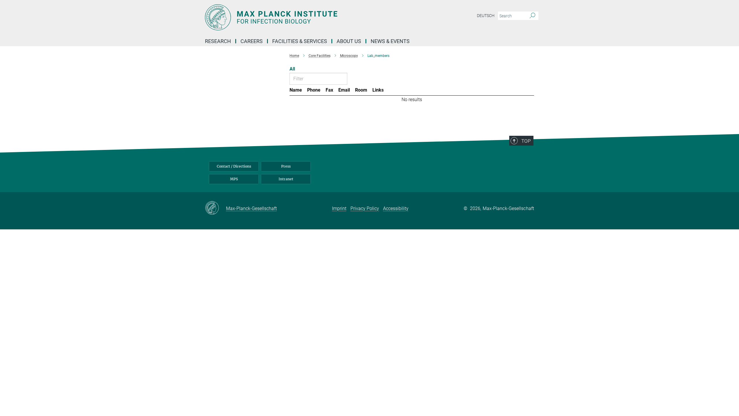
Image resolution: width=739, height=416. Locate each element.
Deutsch (485, 15)
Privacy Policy (364, 208)
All (292, 69)
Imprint (339, 208)
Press (286, 166)
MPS (234, 179)
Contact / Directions (234, 166)
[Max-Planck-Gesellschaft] (215, 208)
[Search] (532, 16)
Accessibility (395, 208)
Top (526, 141)
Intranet (286, 179)
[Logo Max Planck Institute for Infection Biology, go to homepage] (313, 17)
